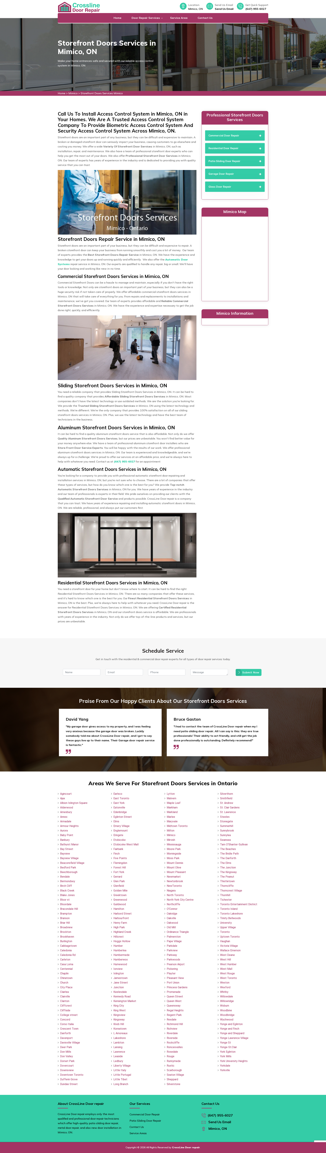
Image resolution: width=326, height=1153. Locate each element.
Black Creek (67, 890)
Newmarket (174, 876)
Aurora (64, 830)
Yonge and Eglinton (231, 1024)
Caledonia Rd (68, 955)
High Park (119, 927)
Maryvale (172, 821)
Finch (116, 853)
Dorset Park (67, 1061)
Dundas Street (69, 1084)
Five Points (120, 858)
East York (119, 803)
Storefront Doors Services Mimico (102, 93)
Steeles (225, 816)
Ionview (118, 968)
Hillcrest (118, 936)
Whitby (224, 992)
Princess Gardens (177, 987)
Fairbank (118, 849)
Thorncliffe (227, 885)
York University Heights (234, 1061)
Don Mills (65, 1051)
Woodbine (226, 1010)
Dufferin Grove (69, 1079)
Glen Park (119, 881)
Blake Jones (67, 895)
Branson (65, 918)
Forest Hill (119, 867)
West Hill (225, 959)
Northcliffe (173, 904)
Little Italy (119, 1070)
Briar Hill (65, 922)
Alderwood (66, 807)
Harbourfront (121, 918)
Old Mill (171, 927)
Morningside (174, 853)
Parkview (172, 950)
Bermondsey (67, 881)
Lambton (118, 1042)
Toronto (225, 932)
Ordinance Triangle (178, 932)
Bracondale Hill (69, 908)
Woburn (224, 1005)
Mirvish (171, 839)
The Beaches (228, 849)
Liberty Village (122, 1065)
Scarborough (174, 1070)
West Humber (228, 964)
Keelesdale (120, 992)
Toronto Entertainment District (238, 904)
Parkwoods (173, 959)
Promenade (173, 992)
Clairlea (64, 992)
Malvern (171, 798)
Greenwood (120, 899)
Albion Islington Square (73, 803)
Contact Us (205, 17)
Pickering (172, 968)
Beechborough (68, 872)
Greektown (119, 895)
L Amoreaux (120, 1033)
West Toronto (228, 978)
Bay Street (66, 849)
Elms (116, 821)
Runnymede (174, 1061)
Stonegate (226, 821)
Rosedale (172, 1051)
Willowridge (227, 1001)
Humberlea (119, 950)
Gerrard (117, 876)
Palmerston (174, 936)
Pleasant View (175, 978)
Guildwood (119, 904)
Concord (65, 1019)
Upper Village (228, 927)
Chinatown (66, 978)
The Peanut (227, 876)
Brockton (65, 932)
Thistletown (227, 881)
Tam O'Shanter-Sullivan (234, 844)
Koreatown (119, 1028)
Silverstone (173, 1084)
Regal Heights (175, 1010)
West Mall (226, 968)
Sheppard (172, 1079)
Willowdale (226, 996)
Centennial (66, 968)
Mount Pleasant (176, 872)
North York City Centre (180, 899)
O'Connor (172, 908)
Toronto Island (229, 908)
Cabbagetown (68, 945)
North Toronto (175, 895)
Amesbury (66, 812)
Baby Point (66, 835)
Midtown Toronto (177, 826)
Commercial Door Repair (145, 1114)
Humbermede (121, 955)
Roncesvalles (175, 1047)
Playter (171, 973)
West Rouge (227, 973)
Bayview (65, 853)
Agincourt (66, 793)
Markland (172, 812)
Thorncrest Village (231, 890)
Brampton (66, 913)
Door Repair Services (146, 17)
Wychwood (226, 1019)
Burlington (66, 941)
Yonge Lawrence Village (234, 1038)
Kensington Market (124, 1001)
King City (118, 1005)
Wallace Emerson (230, 950)
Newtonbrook (175, 881)
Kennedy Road (122, 996)
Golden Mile (120, 890)
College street (69, 1015)
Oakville (171, 918)
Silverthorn (226, 793)
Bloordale (65, 904)
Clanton (64, 1001)
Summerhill (226, 826)
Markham (172, 807)
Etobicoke (119, 839)
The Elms (225, 863)
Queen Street (175, 996)
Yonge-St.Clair (228, 1047)
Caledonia (66, 950)
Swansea (225, 839)
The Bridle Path (229, 853)
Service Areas (138, 1133)
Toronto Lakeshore (231, 913)
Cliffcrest (66, 1005)
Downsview (67, 1070)
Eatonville (119, 807)
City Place (66, 987)
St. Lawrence (228, 812)
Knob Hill (118, 1024)
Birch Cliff (66, 885)
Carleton (65, 959)
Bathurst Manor (69, 844)
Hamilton (118, 908)
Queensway (173, 1005)
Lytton (171, 793)
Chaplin (64, 973)
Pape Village (174, 941)
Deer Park (66, 1047)
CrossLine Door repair (186, 1147)
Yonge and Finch (229, 1028)
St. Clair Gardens (230, 807)
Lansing (117, 1047)
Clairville (65, 996)
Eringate (118, 835)
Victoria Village (229, 945)
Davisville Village (70, 1042)
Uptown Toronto (230, 936)
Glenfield (118, 885)
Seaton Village (175, 1074)
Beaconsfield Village (72, 863)
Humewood (120, 964)
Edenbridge (120, 812)
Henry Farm (120, 922)
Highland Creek (122, 932)
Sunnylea (225, 835)
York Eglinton (228, 1051)
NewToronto (174, 885)
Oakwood (172, 922)
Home (117, 17)
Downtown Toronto (71, 1074)
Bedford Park (68, 867)
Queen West (174, 1001)
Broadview (66, 927)
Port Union (173, 982)
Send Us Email (224, 9)
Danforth (65, 1033)
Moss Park (173, 858)
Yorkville (225, 1070)
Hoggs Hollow (121, 941)
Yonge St (225, 1042)
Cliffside (65, 1010)
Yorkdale (225, 1065)
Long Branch (120, 1084)
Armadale (65, 821)
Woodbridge (227, 1015)
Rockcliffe (173, 1042)
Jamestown (120, 978)
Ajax (62, 798)
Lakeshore (119, 1038)
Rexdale (171, 1019)
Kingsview (119, 1015)
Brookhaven (67, 936)
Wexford (225, 987)
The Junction (228, 867)
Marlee (171, 816)
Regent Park (174, 1015)
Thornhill (225, 895)
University (226, 922)
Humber (118, 945)
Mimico (73, 93)
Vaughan (225, 941)
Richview (172, 1028)
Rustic (170, 1065)
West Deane (227, 955)
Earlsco (117, 793)
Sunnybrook (227, 830)
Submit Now (250, 672)
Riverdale (172, 1033)
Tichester (226, 899)
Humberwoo (120, 959)
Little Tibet (120, 1079)
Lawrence (119, 1051)
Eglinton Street (122, 816)
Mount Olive (174, 867)
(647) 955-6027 (255, 9)
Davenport (66, 1038)
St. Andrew (226, 803)
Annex (63, 816)
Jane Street (120, 982)
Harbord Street (122, 913)
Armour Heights (69, 826)
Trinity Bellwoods (230, 918)
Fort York (118, 872)
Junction (118, 987)
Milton (170, 830)
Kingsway (119, 1019)
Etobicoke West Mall (126, 844)
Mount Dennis (175, 863)
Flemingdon (120, 863)
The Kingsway (228, 872)
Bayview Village (69, 858)
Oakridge (172, 913)
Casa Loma (66, 964)
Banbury (65, 839)
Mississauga (174, 844)
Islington (118, 973)
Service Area (178, 17)
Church (64, 982)
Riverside (172, 1038)
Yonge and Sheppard (232, 1033)
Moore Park (174, 849)
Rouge (170, 1056)
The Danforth (228, 858)
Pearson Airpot (176, 964)
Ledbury (118, 1061)
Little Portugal (122, 1074)
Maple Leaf (173, 803)
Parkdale (172, 945)
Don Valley (66, 1056)
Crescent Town (69, 1028)
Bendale (65, 876)
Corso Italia (67, 1024)
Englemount (120, 830)
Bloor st (65, 899)
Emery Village (121, 826)
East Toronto (121, 798)
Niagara (171, 890)
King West (119, 1010)
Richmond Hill (175, 1024)
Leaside (118, 1056)
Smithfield (226, 798)
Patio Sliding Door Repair (145, 1120)
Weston (224, 982)
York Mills (225, 1056)
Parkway (172, 955)
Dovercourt (67, 1065)
